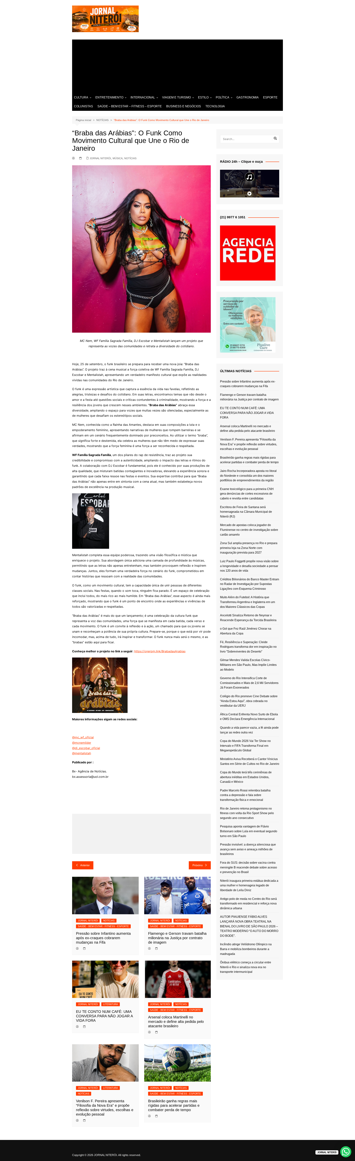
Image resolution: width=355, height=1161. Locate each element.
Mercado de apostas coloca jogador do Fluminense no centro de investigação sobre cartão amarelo (249, 529)
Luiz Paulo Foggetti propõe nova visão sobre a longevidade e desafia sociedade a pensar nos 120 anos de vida (249, 566)
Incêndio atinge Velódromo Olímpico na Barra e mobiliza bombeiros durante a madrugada (246, 949)
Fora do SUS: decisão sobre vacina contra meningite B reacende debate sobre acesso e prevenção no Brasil (248, 867)
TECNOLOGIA (215, 106)
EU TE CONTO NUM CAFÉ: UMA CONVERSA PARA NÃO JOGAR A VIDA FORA (104, 1016)
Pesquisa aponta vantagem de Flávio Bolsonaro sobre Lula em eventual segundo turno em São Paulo (248, 831)
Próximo (197, 865)
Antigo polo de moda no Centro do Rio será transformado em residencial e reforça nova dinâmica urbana (248, 903)
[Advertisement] (177, 65)
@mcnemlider (81, 743)
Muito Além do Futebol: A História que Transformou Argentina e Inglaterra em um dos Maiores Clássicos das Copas (247, 602)
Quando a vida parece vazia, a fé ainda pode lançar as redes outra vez (249, 730)
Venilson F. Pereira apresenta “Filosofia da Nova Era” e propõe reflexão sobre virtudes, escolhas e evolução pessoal (248, 444)
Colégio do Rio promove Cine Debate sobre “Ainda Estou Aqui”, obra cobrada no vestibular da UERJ (249, 701)
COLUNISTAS (83, 106)
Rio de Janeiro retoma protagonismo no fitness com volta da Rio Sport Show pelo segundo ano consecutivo (247, 813)
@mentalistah (81, 753)
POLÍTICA (222, 97)
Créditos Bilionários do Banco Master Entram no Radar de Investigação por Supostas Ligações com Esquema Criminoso (249, 584)
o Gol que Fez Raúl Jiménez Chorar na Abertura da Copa (245, 631)
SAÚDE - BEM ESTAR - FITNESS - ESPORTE (103, 926)
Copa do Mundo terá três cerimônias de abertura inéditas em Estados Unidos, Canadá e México (246, 777)
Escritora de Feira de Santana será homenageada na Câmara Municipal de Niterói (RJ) (246, 512)
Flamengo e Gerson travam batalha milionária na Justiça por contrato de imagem (177, 937)
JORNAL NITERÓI (100, 158)
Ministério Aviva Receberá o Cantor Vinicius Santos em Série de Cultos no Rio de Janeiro (249, 761)
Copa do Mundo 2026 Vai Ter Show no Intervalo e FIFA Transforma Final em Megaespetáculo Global (245, 745)
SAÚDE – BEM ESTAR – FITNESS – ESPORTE (129, 106)
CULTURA (81, 97)
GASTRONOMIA (247, 97)
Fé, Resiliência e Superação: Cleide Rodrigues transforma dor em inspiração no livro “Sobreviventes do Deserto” (248, 647)
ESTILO (203, 97)
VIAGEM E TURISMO (176, 97)
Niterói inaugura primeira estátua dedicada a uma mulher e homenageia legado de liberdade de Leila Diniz (249, 885)
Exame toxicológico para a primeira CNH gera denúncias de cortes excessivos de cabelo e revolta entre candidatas (247, 493)
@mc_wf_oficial (83, 737)
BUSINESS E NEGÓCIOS (183, 106)
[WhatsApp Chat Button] (345, 1151)
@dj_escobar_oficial (86, 748)
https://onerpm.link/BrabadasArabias (159, 651)
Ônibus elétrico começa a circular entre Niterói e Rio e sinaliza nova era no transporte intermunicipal (245, 967)
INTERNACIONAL (143, 97)
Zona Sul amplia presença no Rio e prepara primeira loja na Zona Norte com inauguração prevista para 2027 (248, 548)
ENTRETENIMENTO (109, 97)
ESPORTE (270, 97)
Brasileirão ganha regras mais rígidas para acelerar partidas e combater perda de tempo (174, 1105)
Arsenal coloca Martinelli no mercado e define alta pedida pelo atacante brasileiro (176, 1021)
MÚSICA (118, 158)
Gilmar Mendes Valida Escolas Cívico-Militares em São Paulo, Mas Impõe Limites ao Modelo (248, 664)
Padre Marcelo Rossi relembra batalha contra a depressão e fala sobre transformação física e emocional (245, 795)
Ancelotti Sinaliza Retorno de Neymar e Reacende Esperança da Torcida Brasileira (248, 618)
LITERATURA (110, 1004)
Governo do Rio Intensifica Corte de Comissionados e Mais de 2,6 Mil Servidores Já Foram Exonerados (249, 683)
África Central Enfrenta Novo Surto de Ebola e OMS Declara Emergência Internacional (249, 717)
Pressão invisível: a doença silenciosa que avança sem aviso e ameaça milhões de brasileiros (248, 849)
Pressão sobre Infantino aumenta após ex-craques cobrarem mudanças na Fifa (103, 937)
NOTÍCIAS (130, 158)
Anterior (85, 865)
